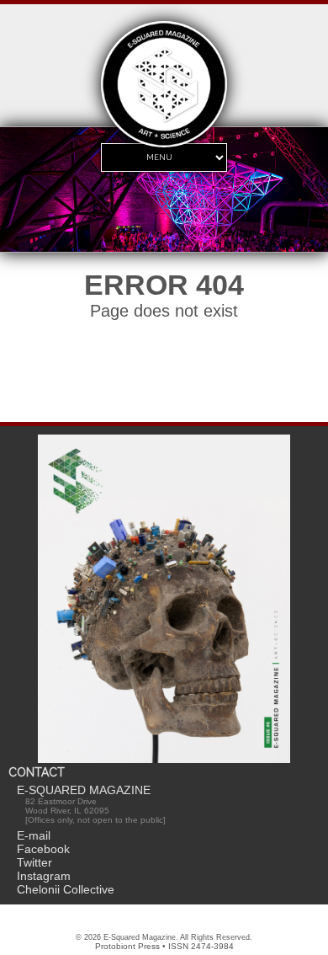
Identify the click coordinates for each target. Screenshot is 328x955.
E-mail (33, 835)
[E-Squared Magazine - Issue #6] (164, 600)
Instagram (44, 876)
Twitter (34, 862)
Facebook (43, 849)
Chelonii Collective (65, 889)
